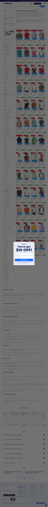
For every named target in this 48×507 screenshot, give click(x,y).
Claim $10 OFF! (24, 260)
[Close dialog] (33, 243)
